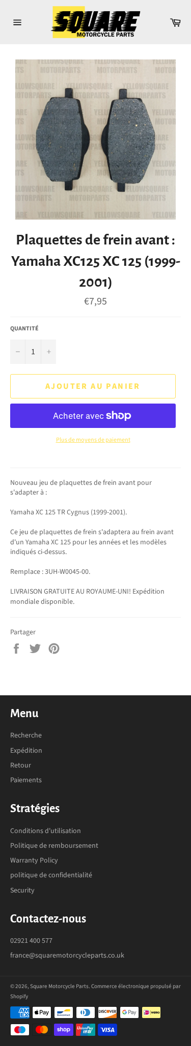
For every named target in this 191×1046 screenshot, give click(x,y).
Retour (20, 765)
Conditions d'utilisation (45, 831)
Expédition (26, 751)
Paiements (26, 780)
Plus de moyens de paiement (93, 440)
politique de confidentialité (51, 875)
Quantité (24, 329)
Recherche (26, 735)
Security (22, 890)
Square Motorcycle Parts (59, 986)
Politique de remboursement (54, 846)
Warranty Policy (34, 860)
